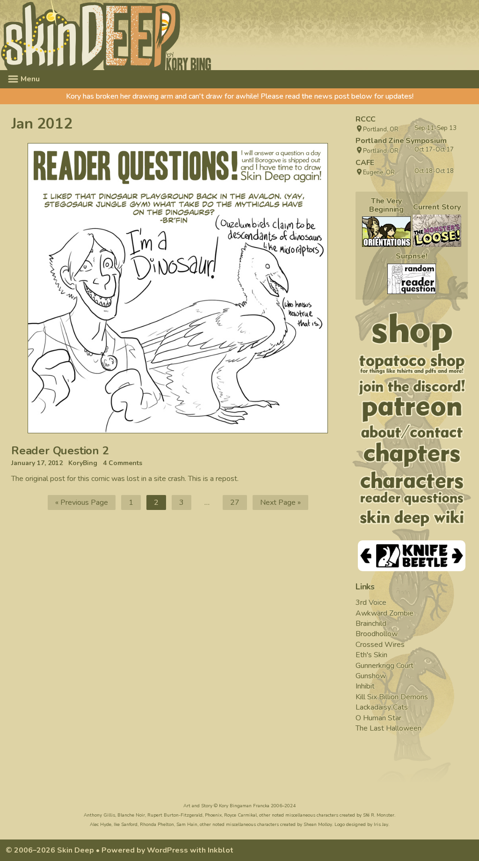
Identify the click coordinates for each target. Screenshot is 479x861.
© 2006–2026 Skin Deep (50, 850)
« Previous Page (81, 502)
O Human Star (378, 718)
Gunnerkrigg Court (385, 665)
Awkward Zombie (385, 613)
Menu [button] (29, 79)
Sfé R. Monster (378, 815)
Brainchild (371, 623)
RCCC (366, 119)
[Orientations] (386, 231)
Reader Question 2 (60, 450)
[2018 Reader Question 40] (411, 279)
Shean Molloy (318, 824)
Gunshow (371, 676)
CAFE (365, 163)
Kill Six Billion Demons (392, 697)
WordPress (167, 850)
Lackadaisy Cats (382, 707)
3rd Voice (371, 602)
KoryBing (82, 463)
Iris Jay (381, 824)
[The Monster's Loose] (437, 231)
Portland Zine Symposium (401, 141)
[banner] (191, 35)
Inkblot (220, 850)
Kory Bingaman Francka (244, 806)
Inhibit (365, 686)
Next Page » (280, 502)
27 (238, 503)
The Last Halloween (388, 728)
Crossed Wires (380, 644)
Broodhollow (377, 634)
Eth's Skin (371, 655)
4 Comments (122, 463)
